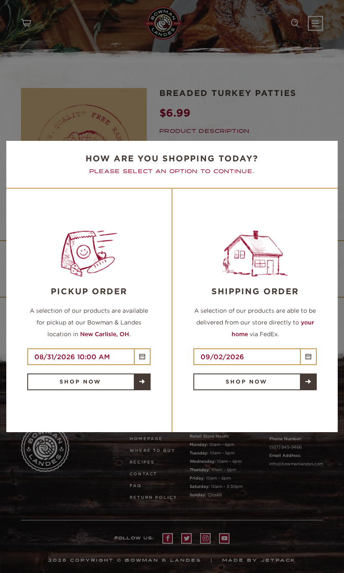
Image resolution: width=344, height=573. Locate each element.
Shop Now (80, 382)
